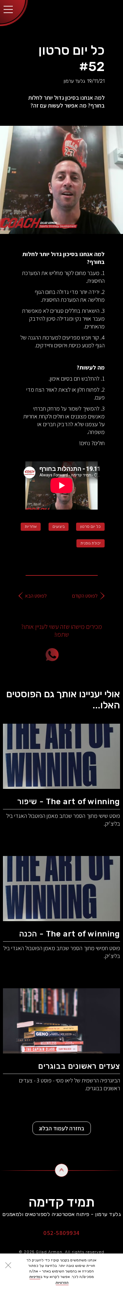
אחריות (31, 526)
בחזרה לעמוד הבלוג (61, 1128)
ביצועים (58, 526)
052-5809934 (61, 1233)
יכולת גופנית (90, 543)
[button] (8, 8)
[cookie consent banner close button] (8, 1265)
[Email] (89, 654)
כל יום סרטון (90, 526)
